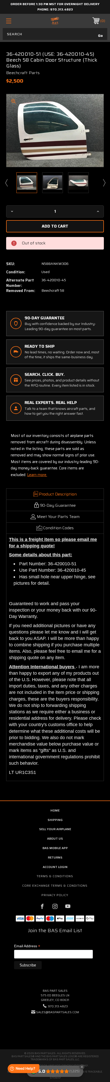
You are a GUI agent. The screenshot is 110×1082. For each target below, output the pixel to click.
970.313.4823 (61, 9)
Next (104, 182)
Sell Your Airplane (55, 829)
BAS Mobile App (55, 848)
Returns (55, 857)
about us (55, 838)
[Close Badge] (81, 1066)
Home (55, 810)
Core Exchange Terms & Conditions (54, 885)
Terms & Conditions (55, 876)
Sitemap (55, 1078)
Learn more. (37, 475)
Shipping (55, 819)
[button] (55, 1027)
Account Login (55, 866)
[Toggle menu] (16, 21)
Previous (6, 182)
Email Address (27, 946)
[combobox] (55, 34)
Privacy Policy (54, 895)
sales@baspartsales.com (57, 1012)
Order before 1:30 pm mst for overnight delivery (55, 4)
